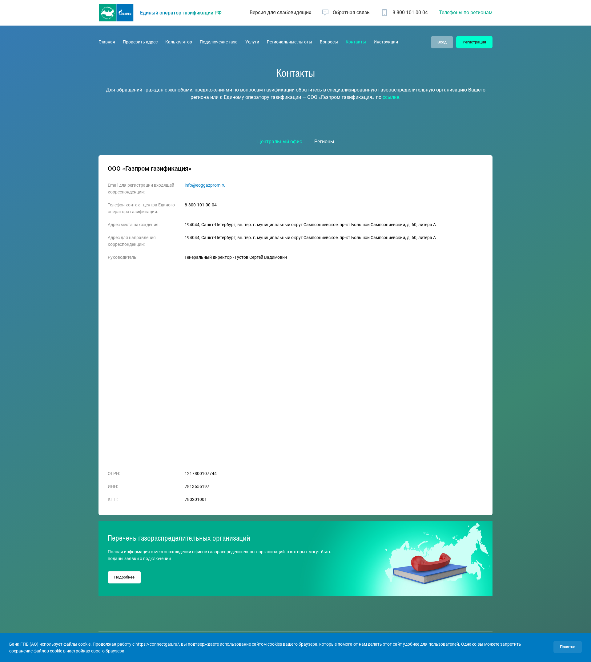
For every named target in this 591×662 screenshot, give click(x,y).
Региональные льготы (289, 41)
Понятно (567, 646)
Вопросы (329, 41)
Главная (106, 41)
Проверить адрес (140, 41)
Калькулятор (178, 41)
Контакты (356, 41)
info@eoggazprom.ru (205, 185)
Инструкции (386, 41)
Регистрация (474, 42)
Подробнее (124, 577)
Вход (442, 42)
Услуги (252, 41)
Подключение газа (219, 41)
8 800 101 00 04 (410, 12)
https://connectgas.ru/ (157, 644)
